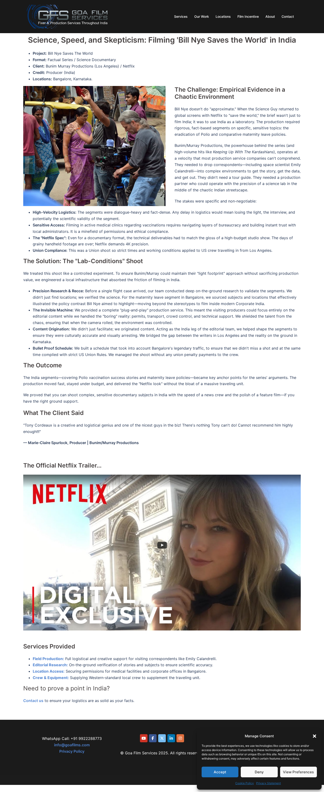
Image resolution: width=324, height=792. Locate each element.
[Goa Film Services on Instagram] (180, 738)
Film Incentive (248, 16)
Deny (259, 772)
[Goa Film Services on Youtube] (144, 738)
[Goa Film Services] (67, 16)
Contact (288, 16)
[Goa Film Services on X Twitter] (162, 738)
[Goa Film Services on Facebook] (153, 738)
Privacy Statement (268, 783)
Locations (223, 16)
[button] (314, 736)
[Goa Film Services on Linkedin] (171, 738)
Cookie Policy (244, 783)
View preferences (298, 772)
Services (181, 16)
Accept (220, 772)
